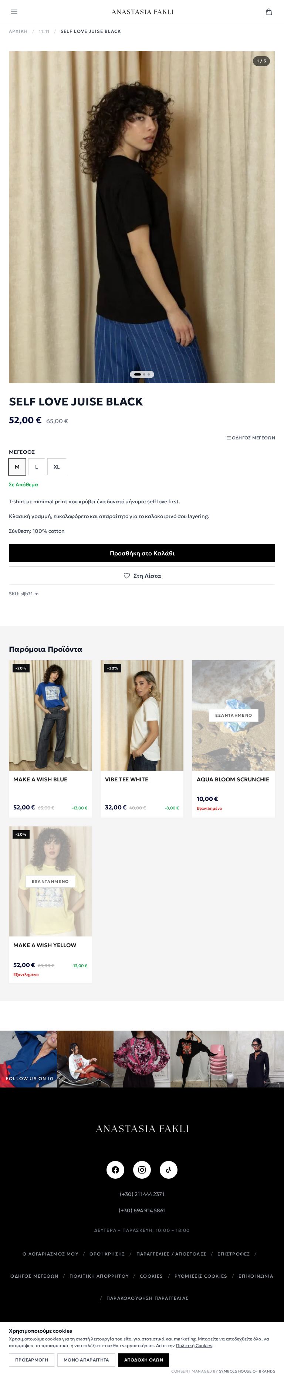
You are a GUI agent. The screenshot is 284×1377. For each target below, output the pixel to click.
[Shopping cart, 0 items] (269, 12)
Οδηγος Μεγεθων (34, 1276)
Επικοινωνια (256, 1276)
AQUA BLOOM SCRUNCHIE (233, 779)
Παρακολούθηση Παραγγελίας (147, 1298)
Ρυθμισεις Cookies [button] (201, 1276)
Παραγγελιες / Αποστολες (171, 1254)
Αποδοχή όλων (143, 1360)
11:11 (44, 31)
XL (57, 466)
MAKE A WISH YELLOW (44, 945)
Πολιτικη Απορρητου (99, 1276)
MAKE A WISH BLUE (40, 779)
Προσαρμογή (31, 1360)
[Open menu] (14, 12)
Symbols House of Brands (247, 1371)
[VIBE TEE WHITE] (142, 715)
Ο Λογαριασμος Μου (50, 1254)
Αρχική (18, 31)
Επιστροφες (233, 1254)
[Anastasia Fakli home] (142, 12)
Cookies (151, 1276)
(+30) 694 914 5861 (142, 1210)
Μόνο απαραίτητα (86, 1360)
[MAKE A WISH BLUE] (50, 715)
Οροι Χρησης (107, 1254)
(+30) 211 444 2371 (142, 1194)
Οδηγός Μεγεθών (253, 438)
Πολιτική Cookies (194, 1345)
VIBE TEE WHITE (126, 779)
